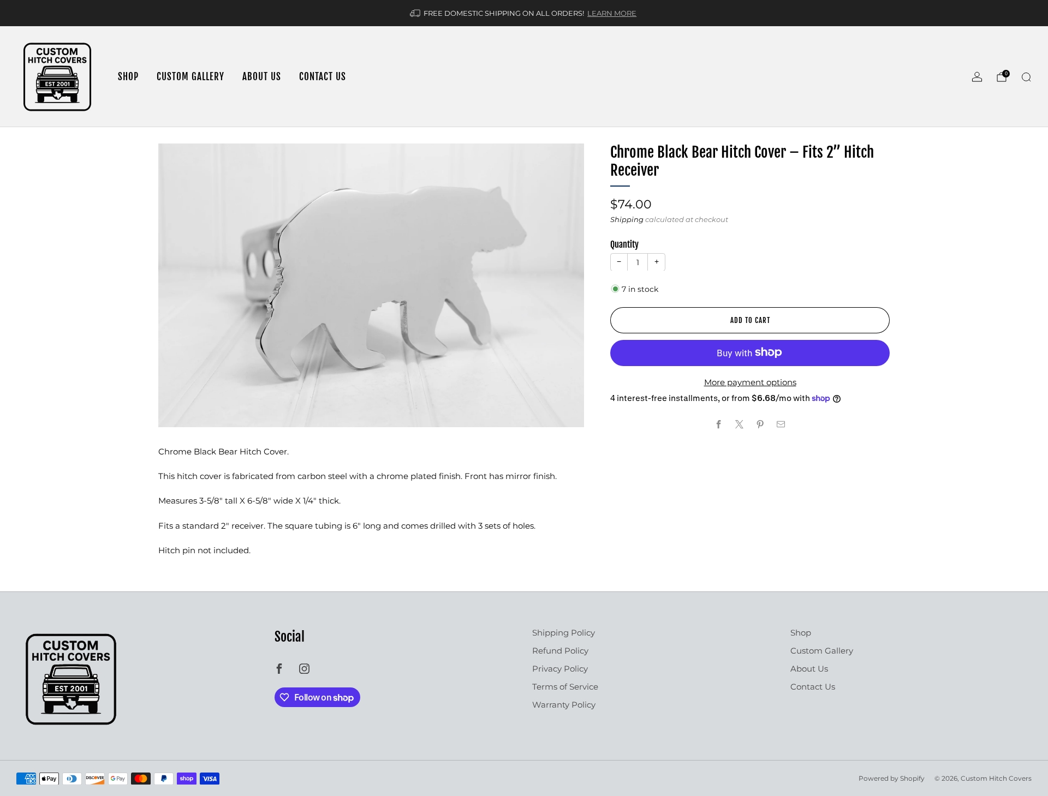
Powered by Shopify (892, 778)
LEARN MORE (611, 13)
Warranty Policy (564, 704)
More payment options (750, 382)
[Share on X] (740, 424)
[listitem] (524, 13)
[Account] (977, 76)
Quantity (624, 244)
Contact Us (322, 76)
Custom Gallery (190, 76)
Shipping (627, 219)
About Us (261, 76)
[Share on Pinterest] (760, 424)
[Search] (1026, 76)
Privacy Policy (560, 668)
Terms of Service (565, 686)
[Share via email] (781, 424)
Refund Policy (560, 650)
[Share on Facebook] (719, 424)
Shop (128, 76)
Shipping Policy (563, 632)
